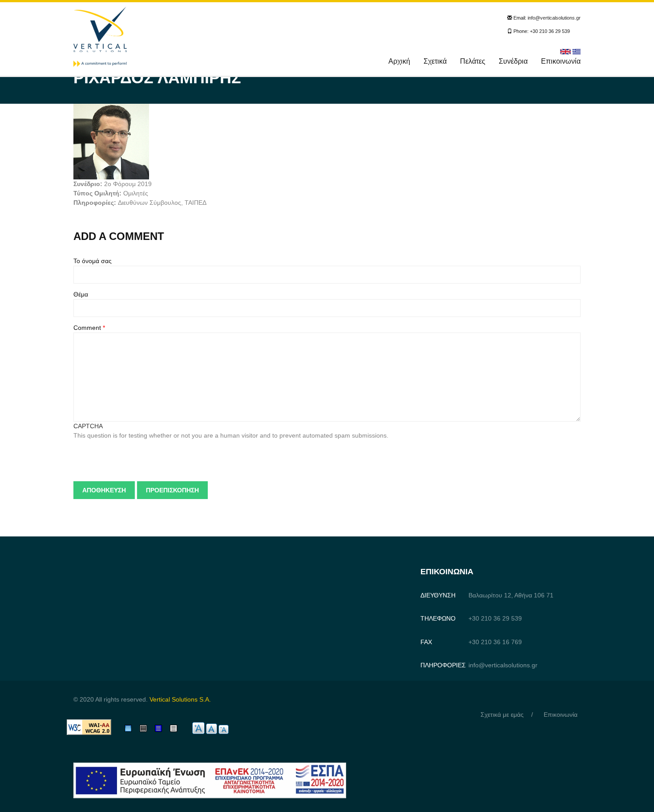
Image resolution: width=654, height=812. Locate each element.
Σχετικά (435, 61)
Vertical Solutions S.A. (180, 699)
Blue (161, 728)
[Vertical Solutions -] (100, 36)
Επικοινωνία (561, 61)
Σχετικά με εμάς (502, 714)
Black (147, 728)
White (178, 728)
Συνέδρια (513, 61)
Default (135, 728)
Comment (89, 327)
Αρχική (399, 61)
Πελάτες (472, 61)
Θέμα (80, 294)
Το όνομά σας (92, 260)
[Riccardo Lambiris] (565, 51)
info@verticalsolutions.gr (554, 17)
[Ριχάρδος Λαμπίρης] (577, 51)
